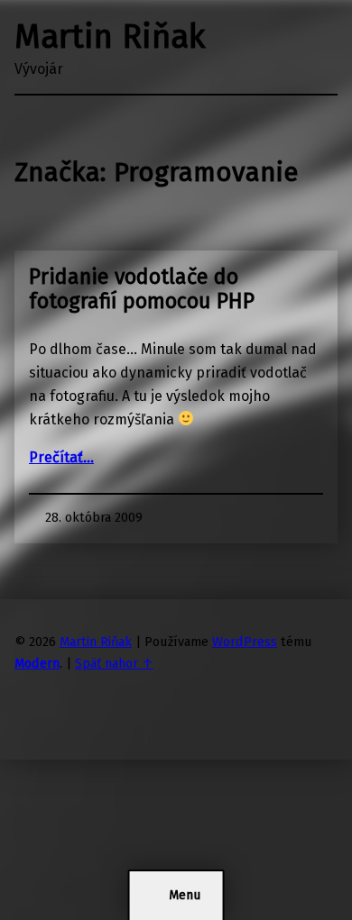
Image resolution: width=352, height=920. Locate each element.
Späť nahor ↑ (114, 663)
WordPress (244, 641)
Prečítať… (61, 457)
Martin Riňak (109, 37)
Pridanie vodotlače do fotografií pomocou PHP (142, 289)
